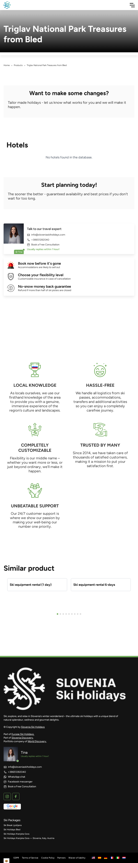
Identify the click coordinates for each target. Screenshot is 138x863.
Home (7, 65)
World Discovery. (37, 741)
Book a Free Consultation (45, 244)
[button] (57, 614)
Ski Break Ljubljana (13, 825)
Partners (61, 858)
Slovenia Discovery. (22, 737)
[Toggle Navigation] (132, 5)
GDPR (16, 858)
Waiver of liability (76, 858)
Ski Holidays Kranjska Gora (16, 834)
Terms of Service (30, 858)
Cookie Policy (47, 858)
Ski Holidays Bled (12, 829)
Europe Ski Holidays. (23, 734)
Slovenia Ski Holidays (33, 727)
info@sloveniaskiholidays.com (48, 234)
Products (18, 65)
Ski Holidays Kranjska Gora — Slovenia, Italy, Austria (29, 838)
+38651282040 (40, 239)
